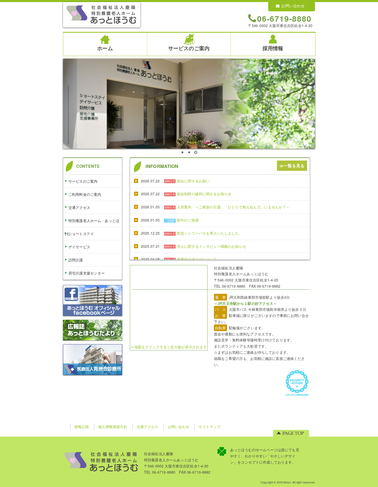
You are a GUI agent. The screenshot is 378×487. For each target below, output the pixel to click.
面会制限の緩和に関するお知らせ (204, 193)
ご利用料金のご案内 (84, 194)
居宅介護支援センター (86, 273)
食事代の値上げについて (197, 259)
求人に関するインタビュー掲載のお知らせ (211, 246)
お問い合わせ (293, 5)
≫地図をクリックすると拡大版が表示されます (169, 346)
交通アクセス (79, 207)
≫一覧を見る (292, 166)
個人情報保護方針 (112, 426)
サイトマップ (209, 426)
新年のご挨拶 (188, 220)
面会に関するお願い (193, 180)
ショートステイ (81, 233)
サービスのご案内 (82, 181)
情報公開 (81, 426)
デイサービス (79, 246)
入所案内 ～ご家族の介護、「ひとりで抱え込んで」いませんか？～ (233, 206)
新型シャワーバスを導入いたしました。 (209, 233)
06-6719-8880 (284, 18)
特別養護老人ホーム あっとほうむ (91, 227)
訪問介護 (75, 259)
